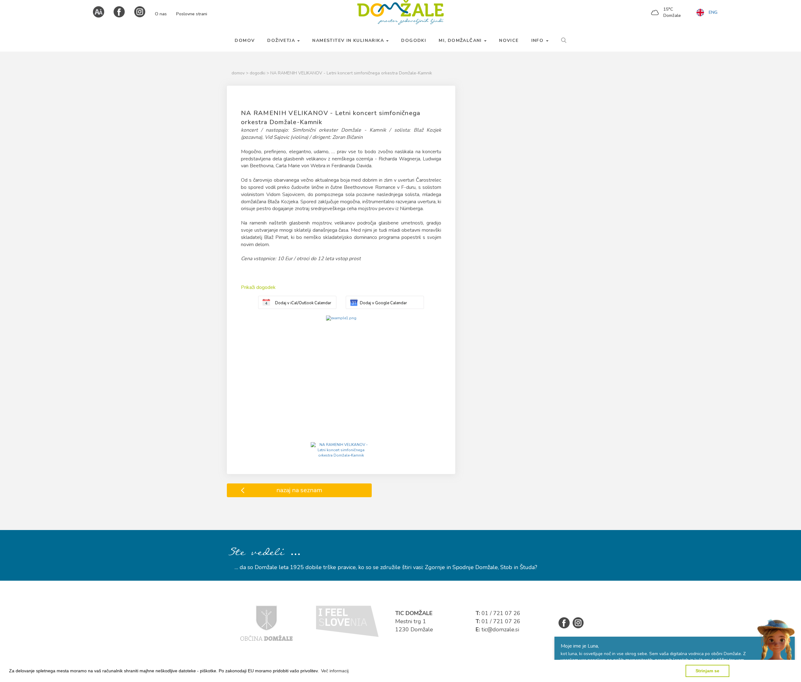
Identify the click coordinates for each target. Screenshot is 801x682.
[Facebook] (119, 11)
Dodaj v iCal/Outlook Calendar (303, 303)
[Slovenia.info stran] (347, 621)
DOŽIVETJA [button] (282, 40)
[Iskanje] (564, 39)
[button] (334, 670)
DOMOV (245, 40)
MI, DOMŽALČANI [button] (461, 40)
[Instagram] (140, 11)
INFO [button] (538, 40)
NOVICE (508, 40)
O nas (161, 14)
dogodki (258, 73)
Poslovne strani (191, 14)
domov (239, 73)
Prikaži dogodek (258, 287)
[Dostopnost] (98, 11)
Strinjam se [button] (707, 670)
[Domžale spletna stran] (266, 622)
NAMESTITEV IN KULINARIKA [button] (348, 40)
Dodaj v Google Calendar (383, 303)
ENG (713, 12)
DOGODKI (413, 40)
